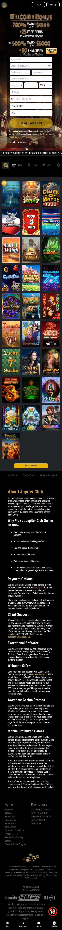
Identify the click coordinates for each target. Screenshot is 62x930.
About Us (9, 809)
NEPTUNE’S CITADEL (41, 809)
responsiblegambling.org (25, 915)
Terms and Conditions (14, 830)
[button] (4, 5)
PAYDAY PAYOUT (39, 820)
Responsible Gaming (14, 837)
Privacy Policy (11, 834)
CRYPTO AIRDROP (39, 813)
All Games (9, 813)
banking (36, 587)
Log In (38, 4)
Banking (8, 841)
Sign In (34, 142)
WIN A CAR (36, 823)
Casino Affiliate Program (15, 844)
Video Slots (10, 816)
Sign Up (53, 4)
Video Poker (10, 823)
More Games (31, 465)
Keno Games (10, 827)
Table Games (10, 820)
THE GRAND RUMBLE (41, 816)
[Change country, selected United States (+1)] (13, 99)
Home (9, 804)
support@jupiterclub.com (19, 637)
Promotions (39, 804)
